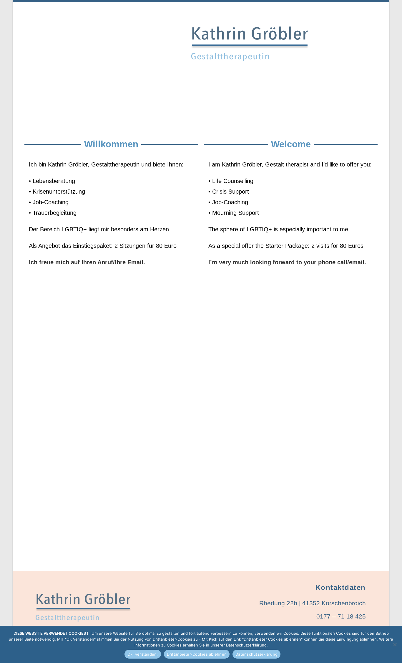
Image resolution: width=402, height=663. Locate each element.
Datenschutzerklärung (256, 654)
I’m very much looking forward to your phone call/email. (287, 262)
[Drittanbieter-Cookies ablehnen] (395, 644)
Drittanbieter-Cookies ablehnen (197, 654)
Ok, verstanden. (142, 654)
